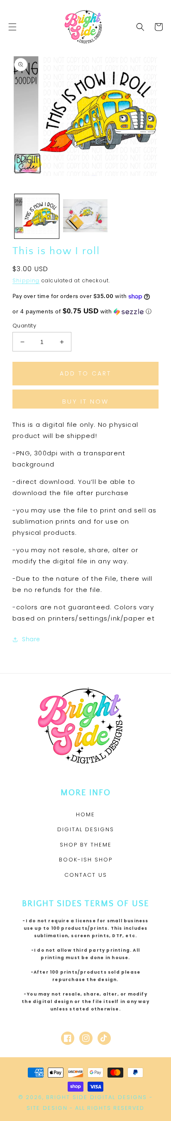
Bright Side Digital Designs (96, 1097)
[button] (12, 27)
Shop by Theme (86, 845)
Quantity (24, 326)
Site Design (47, 1108)
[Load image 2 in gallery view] (85, 216)
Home (85, 814)
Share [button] (31, 639)
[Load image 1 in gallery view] (37, 216)
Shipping (26, 280)
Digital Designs (85, 829)
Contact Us (85, 875)
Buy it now (85, 401)
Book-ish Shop (85, 860)
